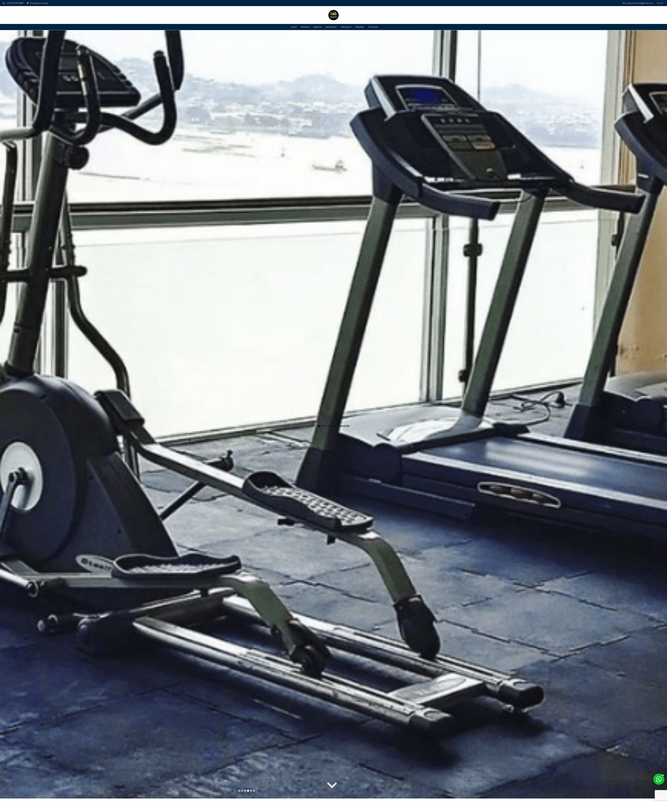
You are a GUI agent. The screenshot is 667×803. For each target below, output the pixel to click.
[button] (658, 779)
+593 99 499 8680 (14, 3)
